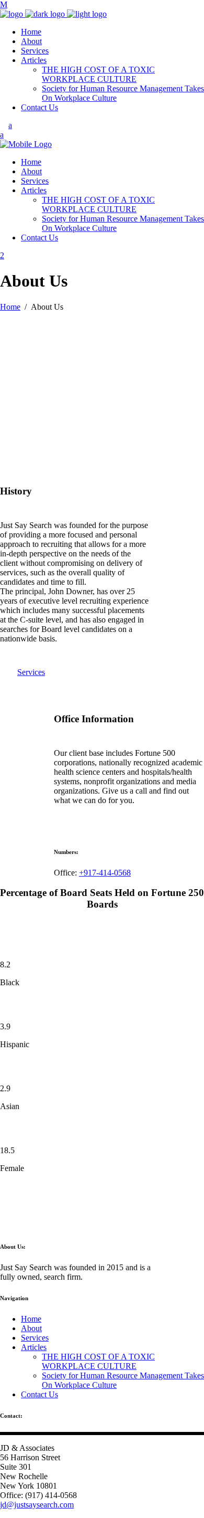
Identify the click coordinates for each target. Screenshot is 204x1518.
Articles (34, 1347)
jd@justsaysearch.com (37, 1504)
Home (10, 306)
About (31, 1328)
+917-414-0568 (105, 872)
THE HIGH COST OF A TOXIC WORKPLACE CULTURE (98, 1361)
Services (35, 1337)
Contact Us (39, 1394)
